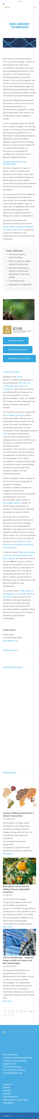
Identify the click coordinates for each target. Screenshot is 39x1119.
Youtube (6, 1093)
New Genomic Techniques (13, 13)
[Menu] (35, 7)
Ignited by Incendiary (17, 1116)
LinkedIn (6, 1087)
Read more (7, 854)
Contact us (7, 1084)
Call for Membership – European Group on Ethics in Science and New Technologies (18, 960)
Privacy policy (9, 1100)
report (19, 377)
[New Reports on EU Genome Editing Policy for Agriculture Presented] (19, 871)
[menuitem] (35, 7)
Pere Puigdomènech (11, 503)
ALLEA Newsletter (10, 1097)
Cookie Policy (22, 1100)
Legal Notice (8, 1103)
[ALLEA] (16, 7)
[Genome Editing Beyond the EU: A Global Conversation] (19, 797)
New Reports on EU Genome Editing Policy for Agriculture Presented (16, 889)
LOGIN (19, 1)
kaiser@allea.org (10, 641)
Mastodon (7, 1090)
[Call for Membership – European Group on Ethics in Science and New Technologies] (19, 942)
